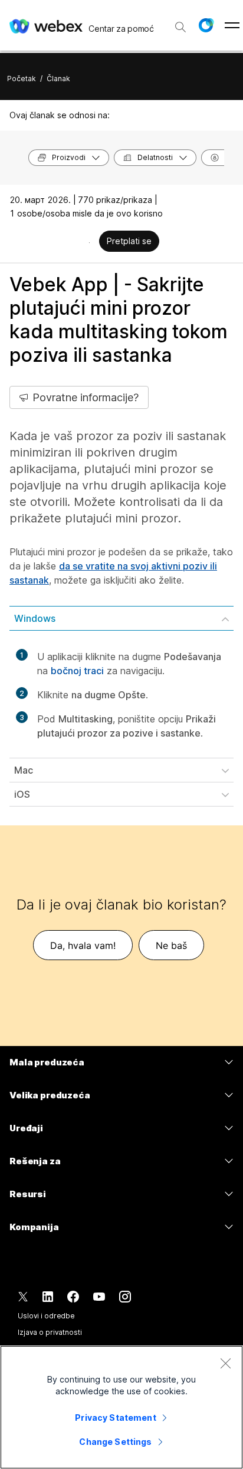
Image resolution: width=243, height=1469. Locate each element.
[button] (206, 25)
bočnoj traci (77, 671)
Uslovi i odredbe (46, 1315)
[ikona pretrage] (180, 27)
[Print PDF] (89, 242)
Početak (21, 78)
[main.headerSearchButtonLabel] (180, 23)
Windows (34, 618)
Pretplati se (129, 241)
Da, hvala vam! (83, 945)
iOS (22, 794)
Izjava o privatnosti (50, 1332)
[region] (121, 1407)
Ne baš (171, 945)
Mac (23, 770)
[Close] (225, 1363)
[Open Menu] (232, 25)
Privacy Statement (115, 1418)
